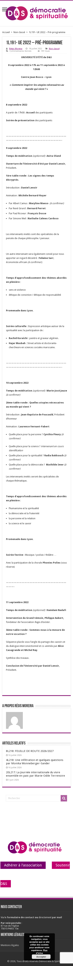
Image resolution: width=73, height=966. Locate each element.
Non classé (19, 32)
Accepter (41, 956)
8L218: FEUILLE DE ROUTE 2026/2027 (30, 751)
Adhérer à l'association (23, 865)
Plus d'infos (42, 951)
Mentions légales (10, 945)
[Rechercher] (64, 798)
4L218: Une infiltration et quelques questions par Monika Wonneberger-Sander (34, 761)
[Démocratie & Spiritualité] (36, 12)
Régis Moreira (15, 48)
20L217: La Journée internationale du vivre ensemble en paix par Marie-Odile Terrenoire (35, 774)
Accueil (6, 32)
